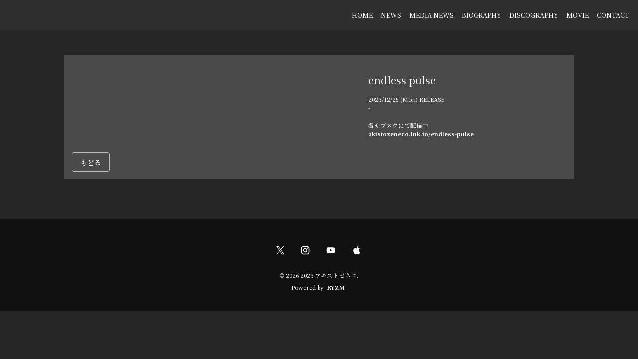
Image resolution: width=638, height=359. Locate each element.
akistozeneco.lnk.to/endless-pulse (421, 134)
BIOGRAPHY (481, 15)
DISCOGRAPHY (533, 15)
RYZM (336, 287)
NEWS (391, 15)
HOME (362, 15)
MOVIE (577, 15)
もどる (90, 162)
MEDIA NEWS (431, 15)
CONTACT (613, 15)
